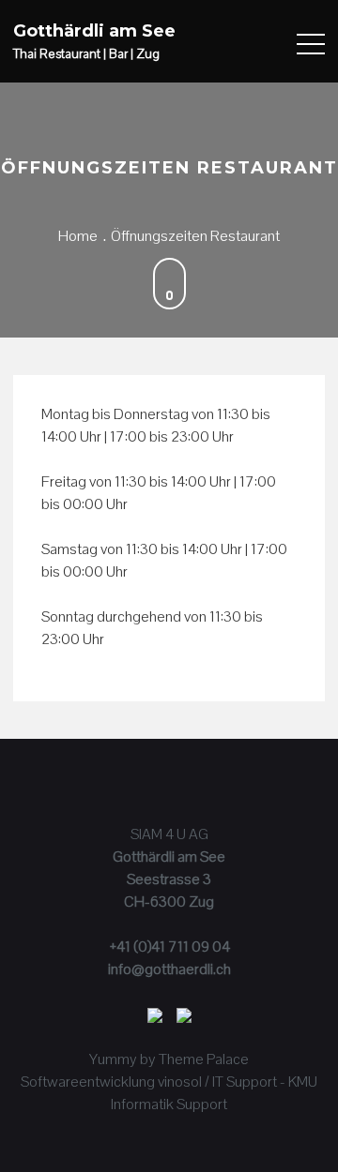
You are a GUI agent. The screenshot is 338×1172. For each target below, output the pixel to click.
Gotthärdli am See (94, 31)
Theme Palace (204, 1059)
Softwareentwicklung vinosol (111, 1081)
